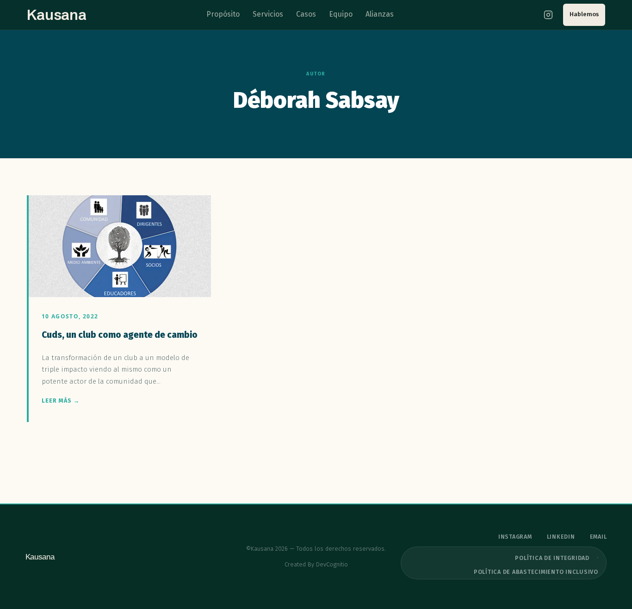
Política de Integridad (552, 557)
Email (598, 537)
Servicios (268, 14)
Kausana (57, 15)
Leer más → (61, 400)
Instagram (515, 537)
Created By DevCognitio (316, 564)
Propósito (223, 14)
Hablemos (584, 14)
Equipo (341, 14)
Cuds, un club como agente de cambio (120, 334)
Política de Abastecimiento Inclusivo (536, 572)
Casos (306, 14)
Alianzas (380, 14)
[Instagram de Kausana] (548, 14)
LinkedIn (561, 537)
